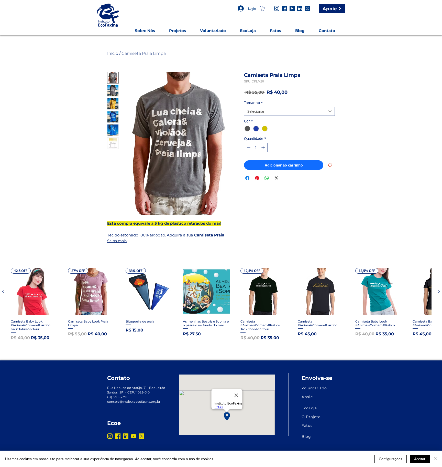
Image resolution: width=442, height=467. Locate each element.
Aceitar (419, 458)
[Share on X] (276, 178)
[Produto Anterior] (3, 291)
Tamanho (253, 102)
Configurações (390, 458)
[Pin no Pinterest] (257, 178)
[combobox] (289, 111)
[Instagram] (276, 8)
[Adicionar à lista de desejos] (330, 165)
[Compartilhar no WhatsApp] (267, 178)
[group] (221, 304)
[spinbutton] (255, 147)
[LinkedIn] (299, 8)
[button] (262, 8)
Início (112, 53)
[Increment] (263, 147)
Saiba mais (117, 240)
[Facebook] (284, 8)
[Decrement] (248, 147)
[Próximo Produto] (439, 291)
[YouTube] (292, 8)
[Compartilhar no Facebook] (247, 178)
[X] (307, 8)
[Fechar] (436, 459)
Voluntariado (314, 388)
